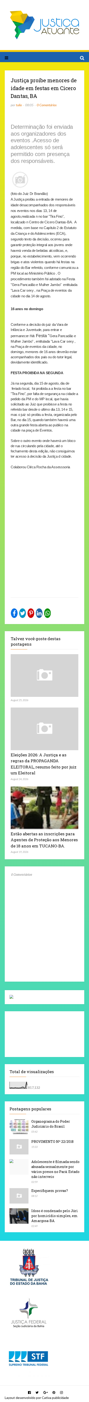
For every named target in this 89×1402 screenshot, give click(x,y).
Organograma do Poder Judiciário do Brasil (50, 1124)
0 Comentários (46, 105)
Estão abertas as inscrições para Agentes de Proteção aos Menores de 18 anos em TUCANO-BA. (44, 840)
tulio (19, 105)
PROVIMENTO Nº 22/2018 (52, 1141)
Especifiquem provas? (49, 1190)
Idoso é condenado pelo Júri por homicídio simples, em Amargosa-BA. (54, 1216)
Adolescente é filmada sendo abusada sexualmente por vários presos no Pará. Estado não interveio (55, 1169)
